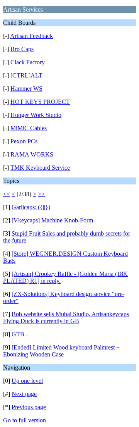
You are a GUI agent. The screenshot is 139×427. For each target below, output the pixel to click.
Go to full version (24, 420)
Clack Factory (27, 62)
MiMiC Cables (28, 128)
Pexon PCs (23, 141)
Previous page (29, 407)
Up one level (27, 380)
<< (6, 194)
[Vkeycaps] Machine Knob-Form (52, 220)
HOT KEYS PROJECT (40, 101)
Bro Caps (22, 49)
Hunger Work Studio (35, 115)
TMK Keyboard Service (40, 167)
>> (41, 194)
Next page (24, 394)
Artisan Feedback (31, 36)
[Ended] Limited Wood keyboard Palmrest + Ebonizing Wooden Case (61, 351)
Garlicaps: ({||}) (31, 207)
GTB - (20, 334)
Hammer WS (26, 88)
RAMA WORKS (31, 154)
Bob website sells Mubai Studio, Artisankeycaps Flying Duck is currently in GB (66, 317)
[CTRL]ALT (26, 75)
